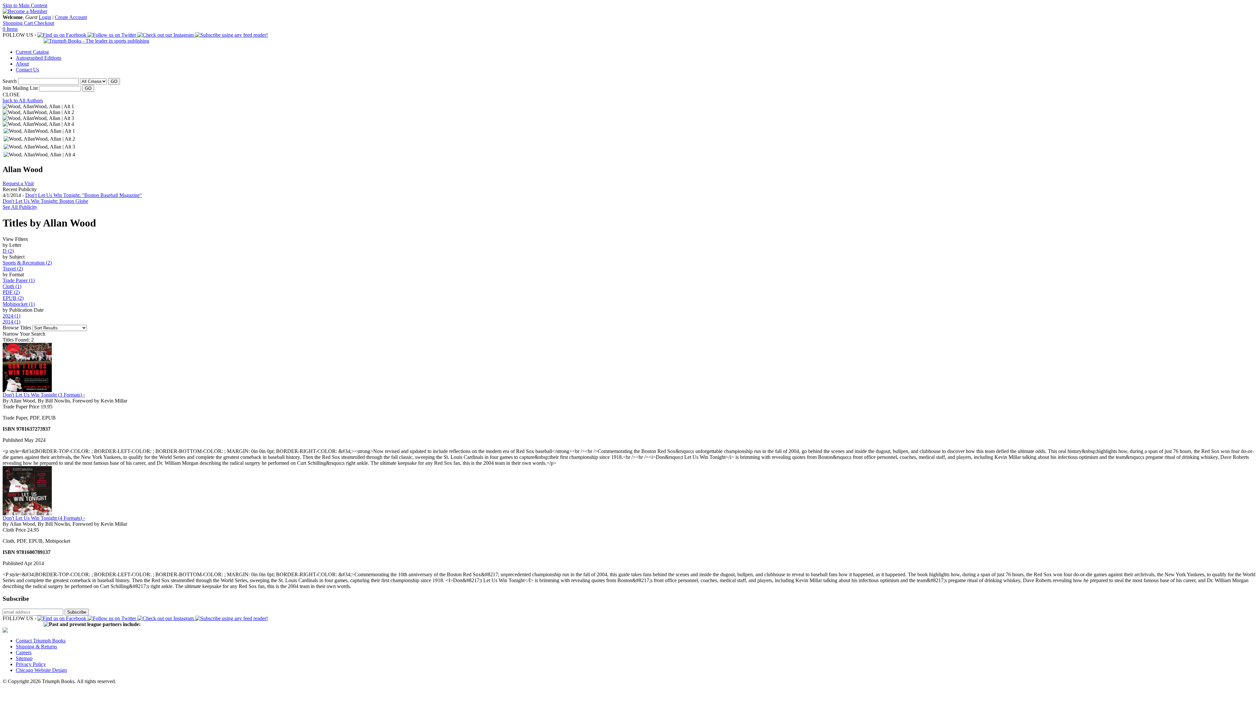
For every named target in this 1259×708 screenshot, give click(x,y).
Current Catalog (32, 52)
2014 (11, 321)
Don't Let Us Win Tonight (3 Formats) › (44, 395)
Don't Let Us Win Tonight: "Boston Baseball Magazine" (83, 195)
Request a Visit (18, 183)
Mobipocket (19, 304)
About (22, 64)
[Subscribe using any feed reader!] (231, 35)
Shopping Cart (18, 23)
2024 (11, 316)
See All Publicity (20, 207)
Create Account (71, 17)
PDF (11, 292)
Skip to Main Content (25, 5)
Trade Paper (19, 280)
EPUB (13, 298)
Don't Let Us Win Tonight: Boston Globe (45, 201)
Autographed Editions (38, 58)
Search (10, 81)
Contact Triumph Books (41, 640)
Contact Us (27, 69)
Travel (13, 268)
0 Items (10, 29)
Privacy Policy (31, 664)
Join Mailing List (20, 88)
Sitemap (24, 658)
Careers (23, 652)
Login (45, 17)
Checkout (44, 23)
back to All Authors (23, 100)
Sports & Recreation (27, 263)
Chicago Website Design (41, 670)
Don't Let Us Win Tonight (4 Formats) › (44, 518)
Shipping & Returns (36, 646)
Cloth (12, 286)
